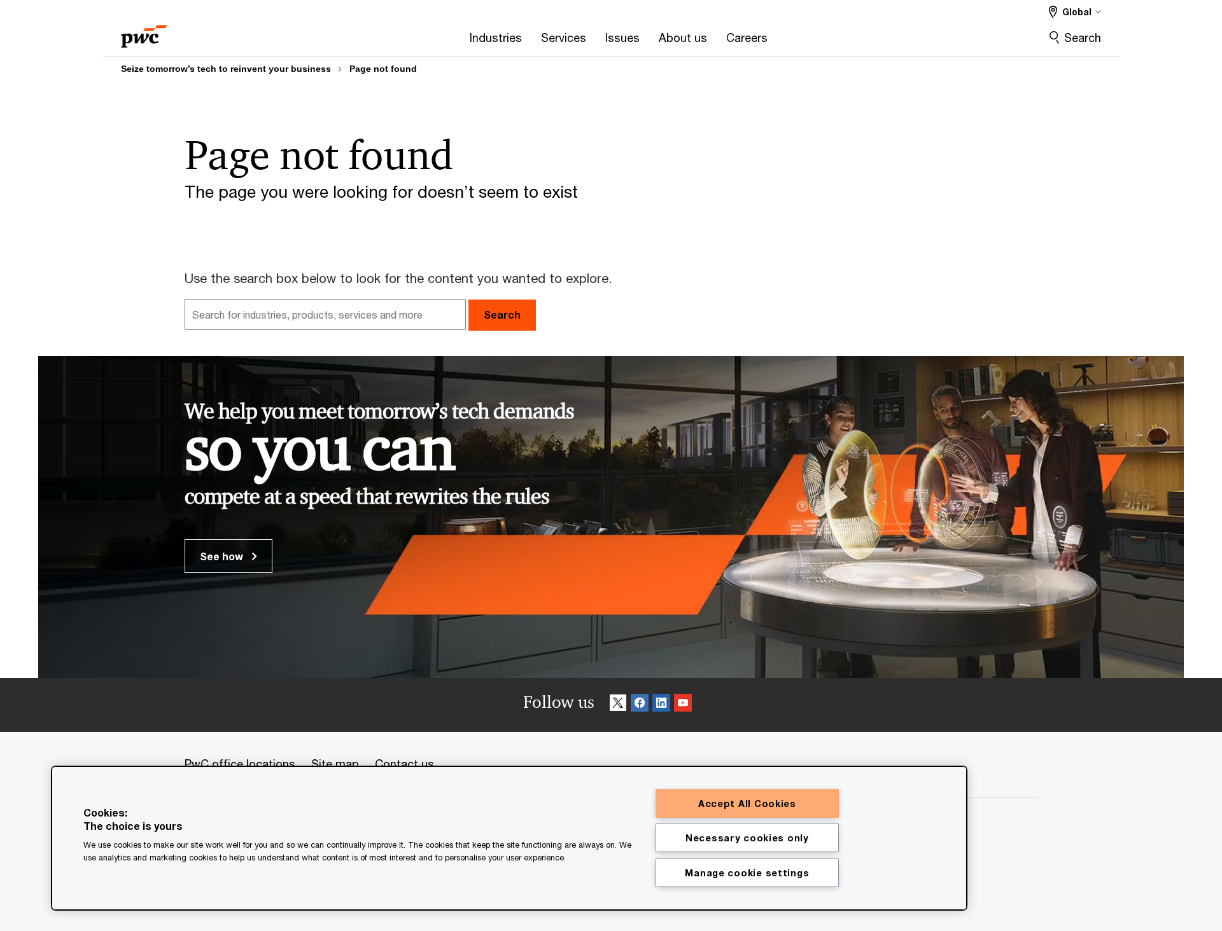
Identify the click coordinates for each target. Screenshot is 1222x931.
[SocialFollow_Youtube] (683, 705)
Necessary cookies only (747, 837)
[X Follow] (618, 705)
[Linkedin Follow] (661, 705)
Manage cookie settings (747, 872)
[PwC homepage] (144, 32)
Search (1082, 38)
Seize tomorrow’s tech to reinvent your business (226, 69)
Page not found (383, 69)
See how (223, 556)
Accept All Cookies (747, 803)
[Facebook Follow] (640, 705)
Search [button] (502, 314)
